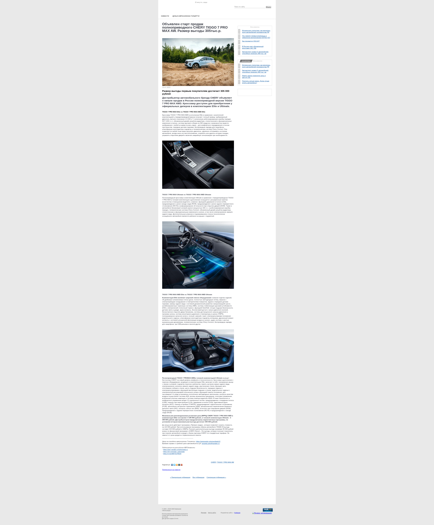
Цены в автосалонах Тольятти (185, 16)
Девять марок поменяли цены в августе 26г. (254, 76)
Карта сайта (212, 512)
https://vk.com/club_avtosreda (174, 452)
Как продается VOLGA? (251, 41)
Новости (165, 16)
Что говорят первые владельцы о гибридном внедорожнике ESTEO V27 (256, 37)
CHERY (213, 462)
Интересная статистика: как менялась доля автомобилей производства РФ (256, 31)
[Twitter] (174, 464)
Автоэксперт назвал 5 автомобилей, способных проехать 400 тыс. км (255, 52)
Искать (268, 7)
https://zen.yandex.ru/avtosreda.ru (175, 449)
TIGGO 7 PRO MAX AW (225, 462)
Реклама (203, 512)
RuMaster (237, 513)
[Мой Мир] (179, 464)
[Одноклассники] (177, 464)
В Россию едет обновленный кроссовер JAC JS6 (252, 47)
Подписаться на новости (171, 470)
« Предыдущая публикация (180, 477)
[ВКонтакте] (172, 464)
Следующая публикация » (216, 477)
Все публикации (198, 477)
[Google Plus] (181, 464)
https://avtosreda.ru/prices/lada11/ (208, 441)
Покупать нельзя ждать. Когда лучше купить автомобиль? (255, 82)
